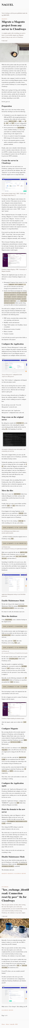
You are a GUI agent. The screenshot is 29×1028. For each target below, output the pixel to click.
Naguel (8, 5)
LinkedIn (12, 1024)
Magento (4, 19)
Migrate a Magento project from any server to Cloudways (14, 25)
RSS (16, 1024)
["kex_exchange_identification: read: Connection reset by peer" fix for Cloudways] (14, 928)
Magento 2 (11, 873)
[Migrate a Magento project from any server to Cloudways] (14, 52)
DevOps (24, 873)
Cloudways (18, 873)
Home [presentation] (3, 1024)
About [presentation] (7, 1024)
